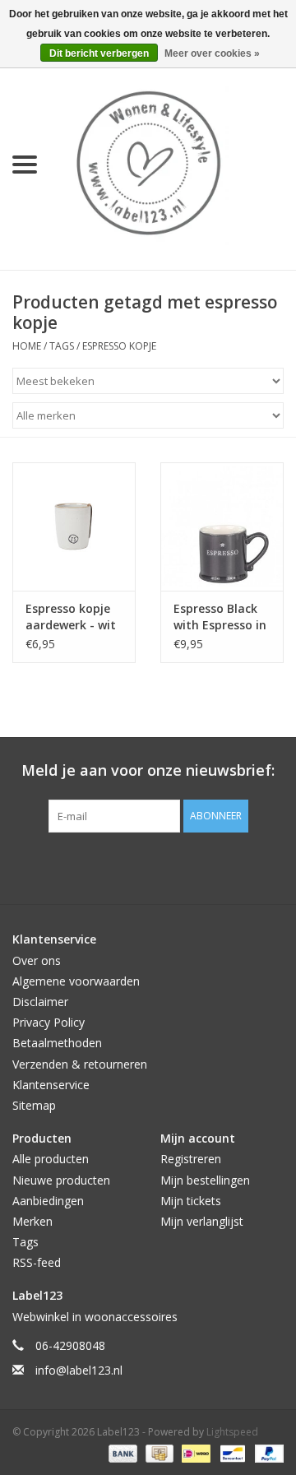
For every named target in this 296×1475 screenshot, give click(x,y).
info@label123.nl (79, 1370)
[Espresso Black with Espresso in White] (222, 526)
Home (26, 346)
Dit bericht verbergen (99, 53)
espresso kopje (119, 346)
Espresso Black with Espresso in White (219, 617)
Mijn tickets (190, 1200)
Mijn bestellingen (205, 1180)
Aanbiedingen (48, 1200)
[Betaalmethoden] (121, 1452)
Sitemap (34, 1105)
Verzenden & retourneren (79, 1064)
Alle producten (50, 1159)
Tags (61, 346)
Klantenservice (51, 1084)
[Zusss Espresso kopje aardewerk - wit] (74, 526)
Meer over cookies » (212, 53)
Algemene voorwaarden (76, 981)
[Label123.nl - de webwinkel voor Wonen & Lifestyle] (173, 163)
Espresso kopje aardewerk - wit (70, 617)
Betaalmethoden (57, 1043)
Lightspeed (232, 1432)
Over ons (36, 960)
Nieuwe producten (61, 1180)
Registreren (190, 1159)
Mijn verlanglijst (201, 1221)
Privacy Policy (48, 1022)
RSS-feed (36, 1262)
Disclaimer (40, 1001)
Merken (32, 1221)
